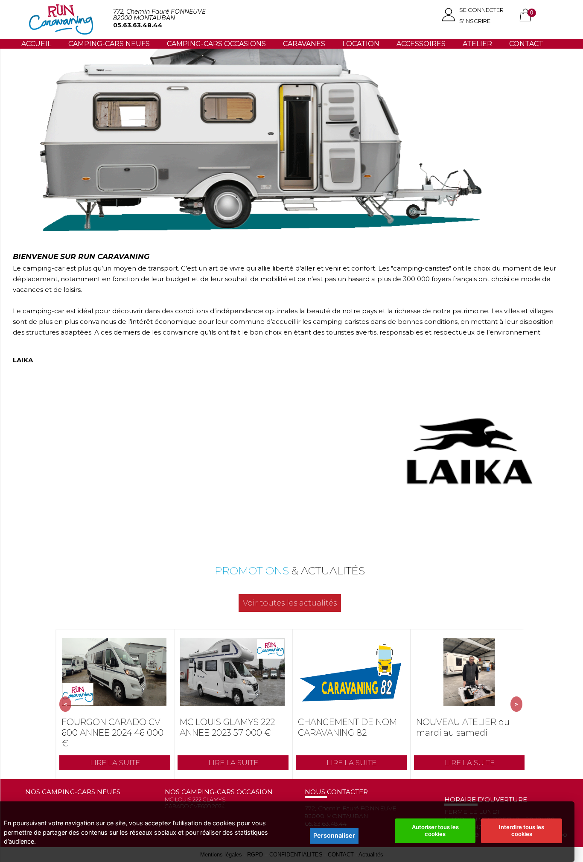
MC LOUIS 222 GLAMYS (195, 799)
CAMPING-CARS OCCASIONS (216, 44)
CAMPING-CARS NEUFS (109, 44)
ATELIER (477, 44)
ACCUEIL (36, 44)
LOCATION (360, 44)
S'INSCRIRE (474, 20)
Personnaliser (334, 835)
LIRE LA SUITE (115, 762)
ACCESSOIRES (421, 44)
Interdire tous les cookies (521, 830)
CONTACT (526, 44)
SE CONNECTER (481, 9)
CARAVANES (304, 44)
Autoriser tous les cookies (435, 830)
